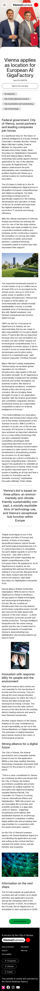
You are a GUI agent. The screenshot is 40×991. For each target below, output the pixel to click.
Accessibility (6, 954)
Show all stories (20, 921)
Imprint (4, 950)
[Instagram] (13, 987)
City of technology (11, 109)
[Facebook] (8, 987)
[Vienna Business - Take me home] (25, 5)
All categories (9, 94)
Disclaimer (25, 947)
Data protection (8, 947)
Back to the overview (20, 86)
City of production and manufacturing (18, 104)
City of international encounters (16, 99)
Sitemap (24, 950)
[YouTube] (18, 987)
